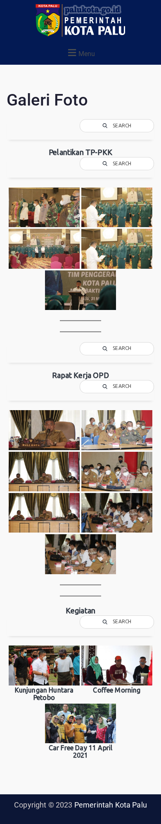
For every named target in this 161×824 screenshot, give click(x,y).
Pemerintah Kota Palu (110, 805)
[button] (80, 53)
